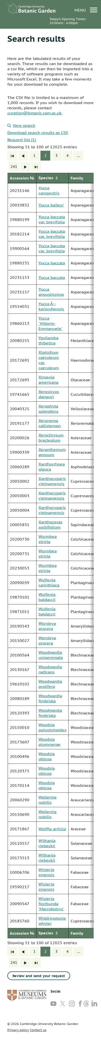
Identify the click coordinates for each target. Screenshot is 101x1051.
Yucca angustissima (51, 292)
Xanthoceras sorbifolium (50, 524)
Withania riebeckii (46, 843)
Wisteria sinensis (46, 872)
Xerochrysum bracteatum (50, 438)
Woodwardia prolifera (50, 684)
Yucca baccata (51, 262)
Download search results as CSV (37, 132)
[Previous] (23, 156)
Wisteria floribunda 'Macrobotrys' (51, 903)
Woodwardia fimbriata (50, 698)
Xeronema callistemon (49, 423)
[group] (50, 555)
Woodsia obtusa (46, 756)
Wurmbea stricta (47, 539)
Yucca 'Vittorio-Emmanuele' (50, 323)
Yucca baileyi (50, 205)
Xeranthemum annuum (52, 452)
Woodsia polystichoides (52, 727)
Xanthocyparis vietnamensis (52, 481)
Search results (36, 38)
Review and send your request (39, 976)
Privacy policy (18, 1030)
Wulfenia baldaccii (46, 597)
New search (24, 125)
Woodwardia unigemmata (50, 655)
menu (81, 10)
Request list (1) (21, 139)
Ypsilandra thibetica (48, 340)
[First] (12, 156)
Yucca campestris (48, 190)
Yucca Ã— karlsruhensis (51, 306)
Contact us (38, 1030)
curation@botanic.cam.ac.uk (34, 112)
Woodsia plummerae (49, 742)
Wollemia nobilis (47, 800)
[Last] (36, 167)
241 (14, 166)
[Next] (25, 167)
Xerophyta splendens (48, 409)
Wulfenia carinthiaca (48, 582)
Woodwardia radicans (50, 669)
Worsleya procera (47, 626)
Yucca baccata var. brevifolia (51, 219)
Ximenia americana (48, 380)
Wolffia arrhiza (52, 828)
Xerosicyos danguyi (48, 394)
